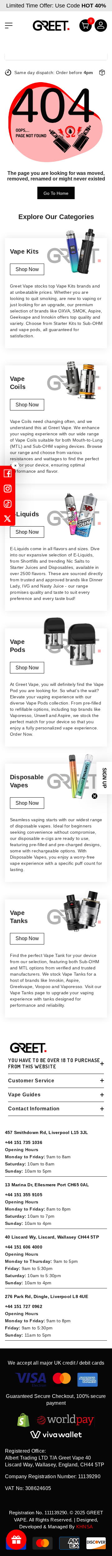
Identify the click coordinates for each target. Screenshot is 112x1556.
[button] (104, 778)
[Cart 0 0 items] (82, 27)
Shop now (27, 269)
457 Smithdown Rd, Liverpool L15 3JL (46, 1132)
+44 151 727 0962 (23, 1306)
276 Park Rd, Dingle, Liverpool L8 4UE (46, 1296)
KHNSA (84, 1526)
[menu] (8, 25)
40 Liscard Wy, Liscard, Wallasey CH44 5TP (52, 1237)
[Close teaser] (94, 796)
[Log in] (98, 27)
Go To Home (56, 193)
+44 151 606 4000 (23, 1246)
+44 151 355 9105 (23, 1194)
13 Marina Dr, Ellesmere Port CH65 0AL (47, 1184)
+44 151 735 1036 (23, 1142)
